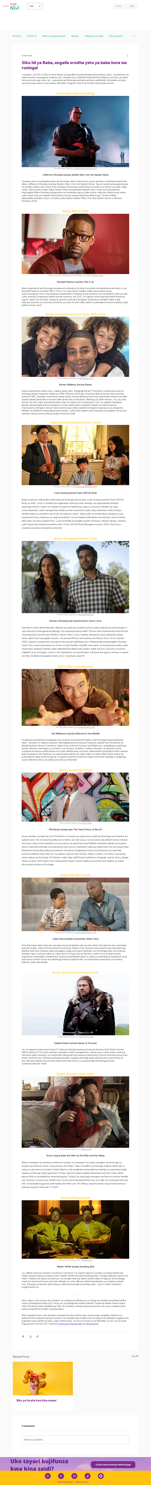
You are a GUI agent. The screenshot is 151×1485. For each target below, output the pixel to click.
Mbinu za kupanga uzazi (53, 36)
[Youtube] (101, 1476)
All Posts (17, 36)
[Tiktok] (88, 1476)
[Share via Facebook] (23, 1336)
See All (135, 1356)
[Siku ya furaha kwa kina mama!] (43, 1378)
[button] (134, 36)
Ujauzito (75, 36)
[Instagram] (74, 1476)
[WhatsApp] (48, 1476)
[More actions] (127, 55)
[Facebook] (61, 1476)
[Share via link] (37, 1336)
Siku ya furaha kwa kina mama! (36, 1400)
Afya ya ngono (116, 36)
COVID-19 (32, 36)
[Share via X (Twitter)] (30, 1336)
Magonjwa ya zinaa (94, 36)
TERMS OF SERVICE (65, 1482)
